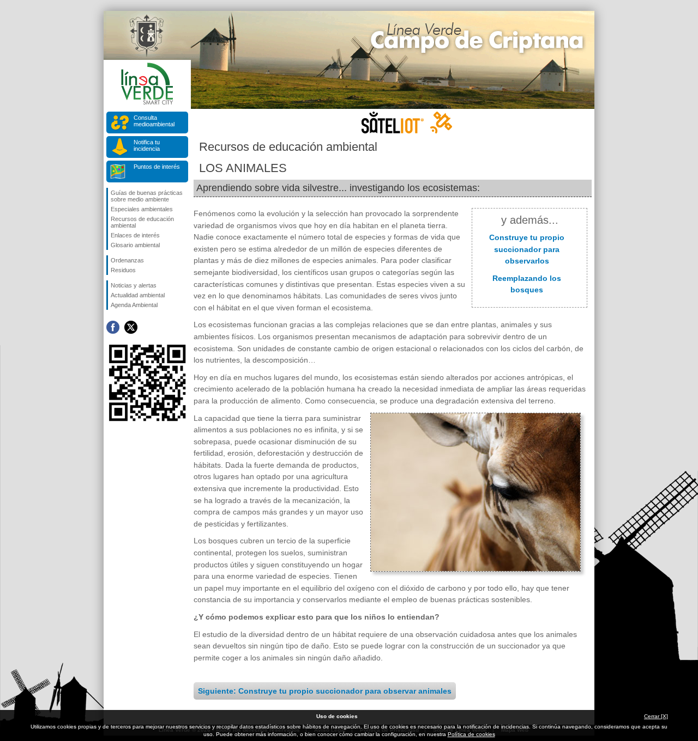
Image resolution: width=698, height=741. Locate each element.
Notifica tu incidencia (147, 145)
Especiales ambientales (142, 209)
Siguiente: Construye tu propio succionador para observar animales (325, 691)
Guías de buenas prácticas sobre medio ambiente (147, 196)
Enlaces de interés (135, 235)
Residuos (123, 270)
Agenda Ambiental (134, 305)
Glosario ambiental (135, 245)
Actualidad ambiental (138, 295)
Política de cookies (471, 734)
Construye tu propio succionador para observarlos (526, 249)
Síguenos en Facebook (112, 327)
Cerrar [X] (656, 716)
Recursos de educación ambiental (142, 222)
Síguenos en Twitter (130, 327)
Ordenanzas (127, 260)
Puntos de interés (157, 166)
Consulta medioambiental (154, 120)
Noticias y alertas (134, 285)
